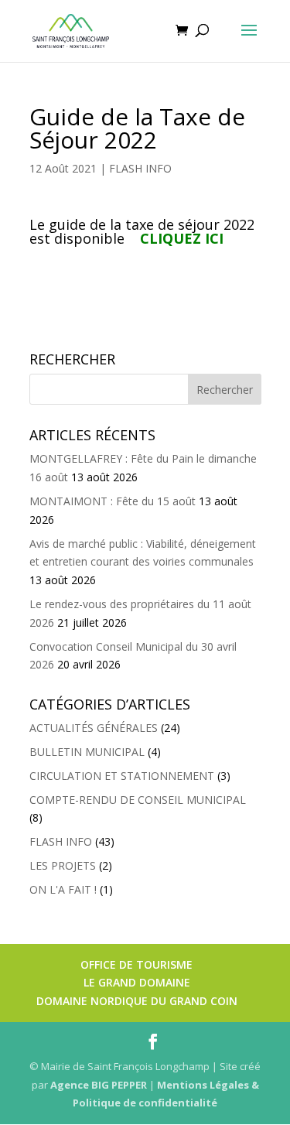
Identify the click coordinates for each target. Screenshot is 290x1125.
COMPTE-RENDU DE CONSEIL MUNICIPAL (137, 799)
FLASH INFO (140, 168)
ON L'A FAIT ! (63, 889)
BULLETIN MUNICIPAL (87, 751)
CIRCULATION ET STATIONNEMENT (121, 775)
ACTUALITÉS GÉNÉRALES (93, 727)
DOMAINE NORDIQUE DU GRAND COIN (136, 1000)
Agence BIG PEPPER (98, 1085)
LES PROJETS (62, 865)
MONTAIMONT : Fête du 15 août (112, 501)
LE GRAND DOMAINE (137, 982)
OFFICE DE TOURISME (136, 964)
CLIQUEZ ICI (181, 238)
